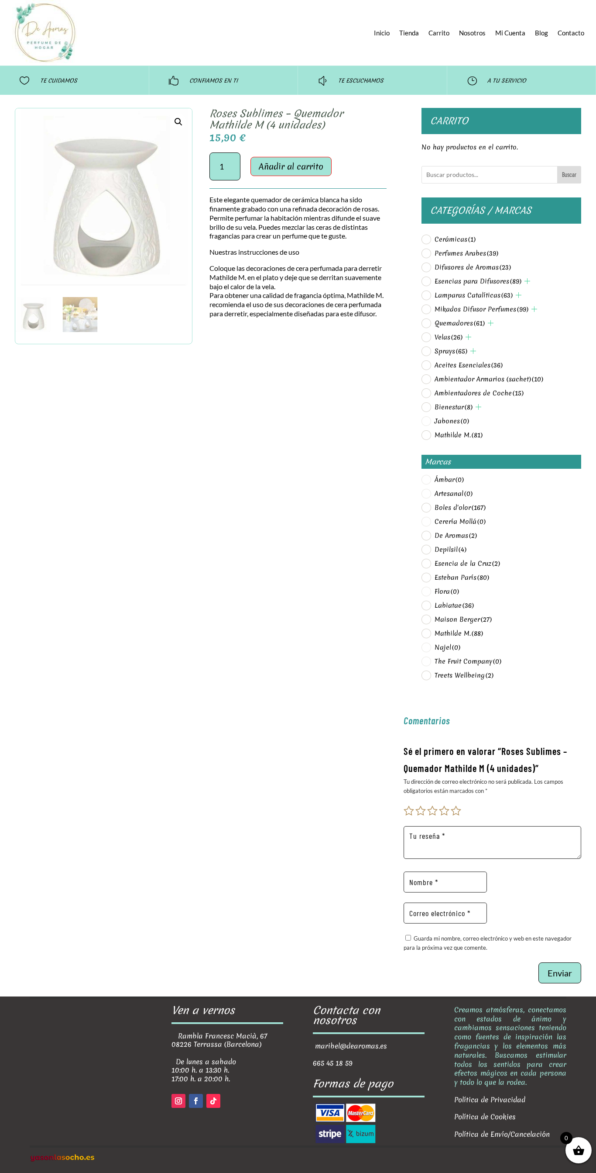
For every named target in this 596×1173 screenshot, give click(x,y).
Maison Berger (463, 619)
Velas (448, 337)
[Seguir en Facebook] (196, 1101)
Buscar (569, 174)
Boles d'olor (460, 507)
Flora (447, 591)
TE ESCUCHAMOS (361, 80)
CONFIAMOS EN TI (213, 80)
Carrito (438, 33)
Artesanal (454, 493)
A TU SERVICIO (506, 80)
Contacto (571, 33)
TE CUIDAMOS (58, 80)
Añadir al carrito (291, 166)
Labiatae (454, 605)
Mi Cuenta (510, 33)
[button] (178, 122)
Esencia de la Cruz (467, 563)
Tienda (409, 33)
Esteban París (462, 577)
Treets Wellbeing (464, 675)
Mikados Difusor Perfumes (481, 309)
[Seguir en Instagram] (178, 1101)
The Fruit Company (468, 661)
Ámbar (449, 479)
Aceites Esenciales (469, 365)
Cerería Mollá (460, 521)
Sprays (451, 351)
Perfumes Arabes (466, 253)
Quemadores (460, 323)
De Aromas (456, 535)
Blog (541, 33)
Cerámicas (455, 239)
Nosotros (472, 33)
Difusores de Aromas (473, 267)
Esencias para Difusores (478, 281)
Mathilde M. (459, 435)
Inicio (382, 33)
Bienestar (454, 407)
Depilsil (450, 549)
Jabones (452, 421)
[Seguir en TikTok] (213, 1101)
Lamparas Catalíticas (474, 295)
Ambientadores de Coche (479, 393)
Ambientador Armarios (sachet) (489, 379)
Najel (447, 647)
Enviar (560, 973)
